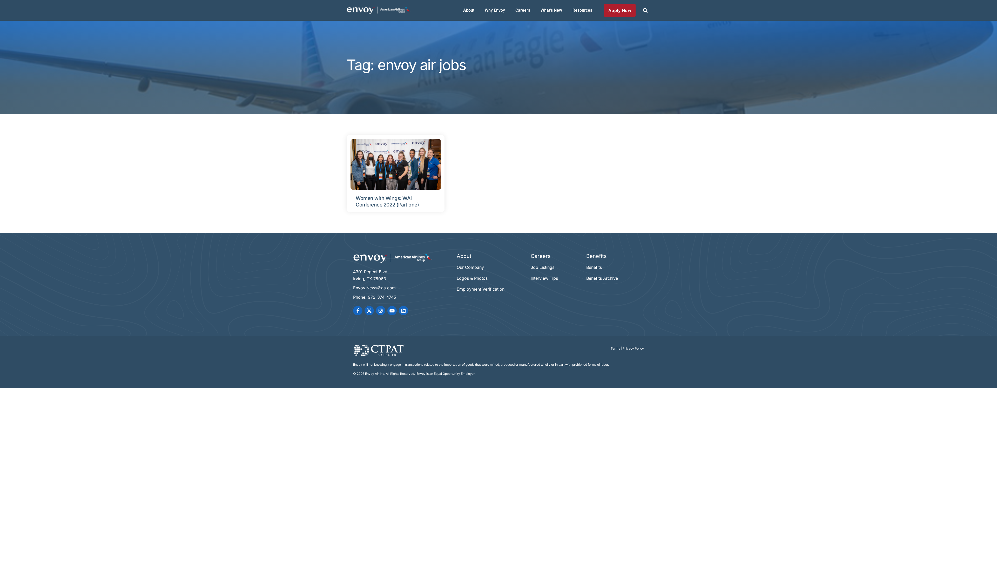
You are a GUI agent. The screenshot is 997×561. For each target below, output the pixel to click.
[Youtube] (392, 310)
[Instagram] (380, 310)
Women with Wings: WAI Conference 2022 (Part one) (387, 201)
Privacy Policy (633, 348)
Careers (522, 10)
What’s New (551, 10)
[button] (645, 10)
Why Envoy (495, 10)
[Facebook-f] (357, 310)
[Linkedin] (403, 310)
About (468, 10)
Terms (615, 348)
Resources (582, 10)
